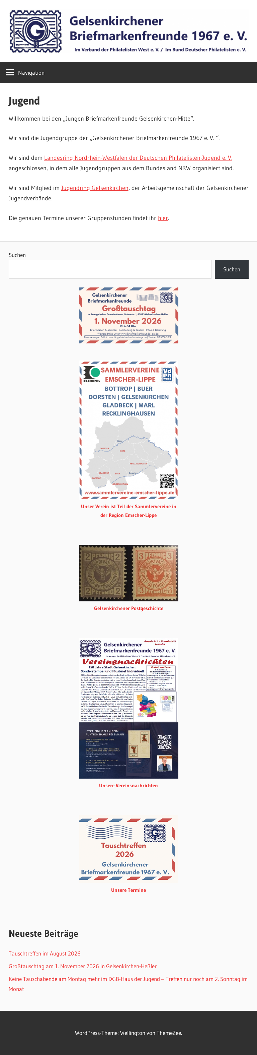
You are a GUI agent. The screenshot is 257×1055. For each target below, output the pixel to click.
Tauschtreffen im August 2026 (45, 953)
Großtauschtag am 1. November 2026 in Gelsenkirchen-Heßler (83, 966)
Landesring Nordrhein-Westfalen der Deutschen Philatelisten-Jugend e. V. (138, 157)
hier (163, 218)
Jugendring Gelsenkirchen (94, 188)
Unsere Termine (128, 890)
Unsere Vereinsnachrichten (128, 785)
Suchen (17, 254)
